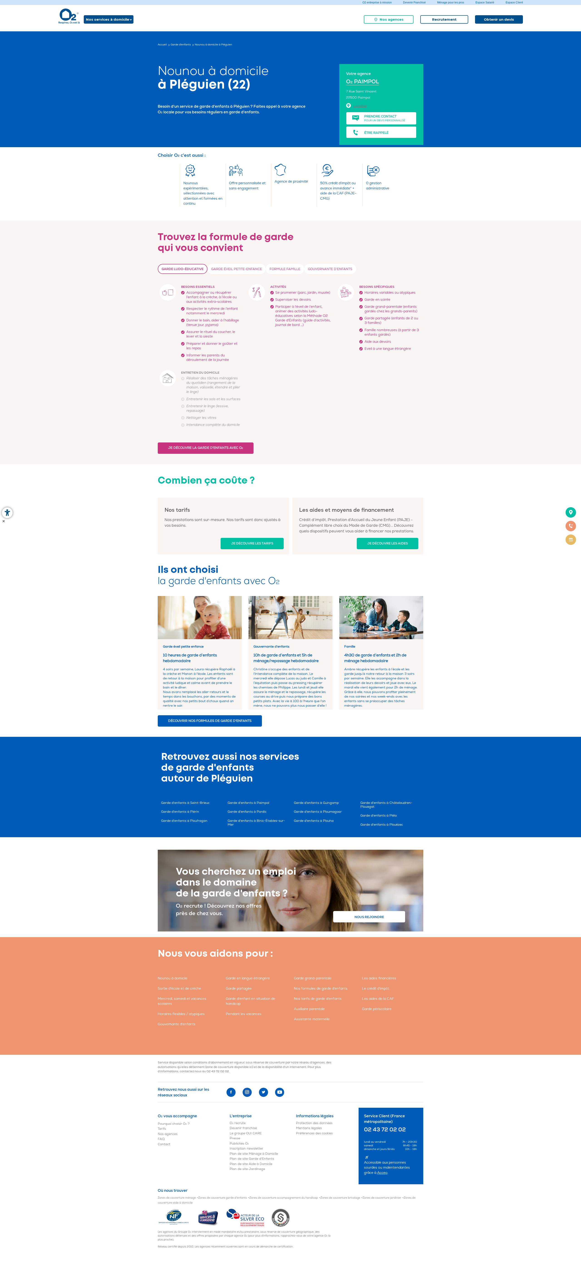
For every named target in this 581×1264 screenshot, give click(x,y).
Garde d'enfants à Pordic (247, 812)
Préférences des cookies (314, 1133)
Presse (235, 1138)
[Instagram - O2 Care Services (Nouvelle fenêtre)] (247, 1092)
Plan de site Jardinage (247, 1169)
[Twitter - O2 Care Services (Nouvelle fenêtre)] (263, 1092)
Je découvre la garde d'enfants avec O (205, 448)
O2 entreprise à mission (377, 2)
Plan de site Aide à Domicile (251, 1164)
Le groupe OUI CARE (246, 1133)
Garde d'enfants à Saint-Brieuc (185, 803)
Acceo (382, 1173)
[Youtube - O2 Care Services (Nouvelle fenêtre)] (279, 1092)
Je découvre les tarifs (252, 543)
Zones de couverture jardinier (382, 1197)
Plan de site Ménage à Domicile (254, 1154)
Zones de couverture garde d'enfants (222, 1197)
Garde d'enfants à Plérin (180, 812)
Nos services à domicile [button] (107, 19)
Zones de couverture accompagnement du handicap (283, 1197)
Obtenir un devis (499, 19)
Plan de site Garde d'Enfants (252, 1159)
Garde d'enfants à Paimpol (248, 803)
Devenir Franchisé (414, 2)
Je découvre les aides (387, 543)
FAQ (161, 1139)
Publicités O (239, 1143)
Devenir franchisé (243, 1128)
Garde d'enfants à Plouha (314, 821)
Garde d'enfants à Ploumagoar (318, 812)
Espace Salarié (484, 2)
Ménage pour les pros (450, 2)
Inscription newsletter (246, 1148)
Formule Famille (285, 269)
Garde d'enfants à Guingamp (316, 803)
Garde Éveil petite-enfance (236, 269)
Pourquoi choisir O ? (174, 1124)
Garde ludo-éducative (183, 269)
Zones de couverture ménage (177, 1197)
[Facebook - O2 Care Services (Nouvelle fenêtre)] (231, 1092)
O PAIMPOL (362, 81)
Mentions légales (309, 1128)
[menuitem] (389, 19)
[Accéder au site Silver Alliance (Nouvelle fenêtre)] (281, 1217)
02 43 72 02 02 (218, 1071)
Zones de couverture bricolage (340, 1197)
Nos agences (392, 19)
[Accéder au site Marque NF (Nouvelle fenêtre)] (177, 1217)
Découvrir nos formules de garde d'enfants (209, 721)
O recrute (238, 1123)
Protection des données (314, 1123)
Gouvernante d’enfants (330, 269)
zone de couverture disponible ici (229, 1067)
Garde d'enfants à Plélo (378, 815)
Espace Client (514, 2)
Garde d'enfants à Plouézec (381, 825)
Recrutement (444, 19)
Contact (164, 1144)
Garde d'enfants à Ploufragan (184, 821)
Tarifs (162, 1129)
